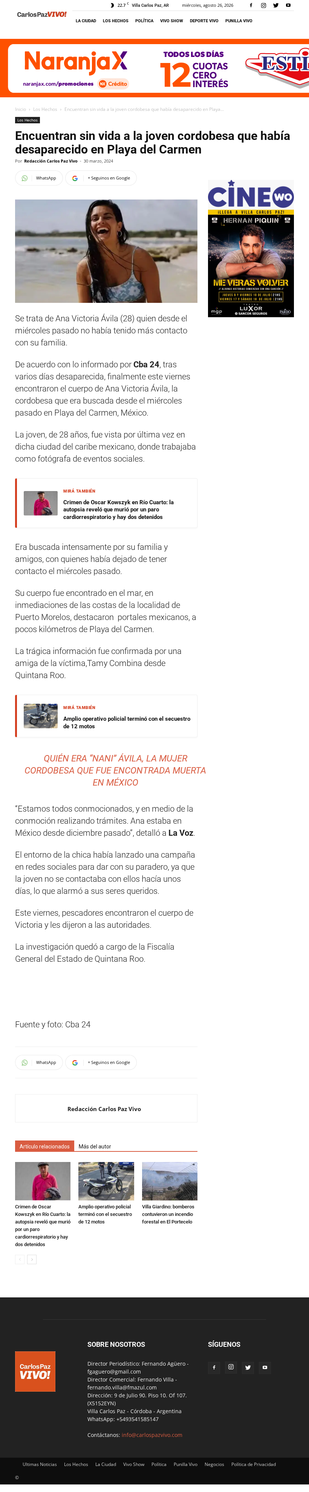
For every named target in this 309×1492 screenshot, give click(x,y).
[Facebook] (251, 5)
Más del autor (95, 1147)
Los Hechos (115, 20)
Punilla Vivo (238, 20)
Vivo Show (171, 20)
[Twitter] (275, 5)
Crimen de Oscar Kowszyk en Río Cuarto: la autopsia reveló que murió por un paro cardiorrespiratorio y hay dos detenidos (118, 509)
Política (144, 20)
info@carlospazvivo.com (152, 1434)
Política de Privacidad (253, 1464)
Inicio (20, 109)
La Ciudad (86, 20)
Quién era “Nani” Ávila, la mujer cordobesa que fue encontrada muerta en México (115, 770)
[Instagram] (263, 5)
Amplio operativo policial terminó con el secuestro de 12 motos (126, 722)
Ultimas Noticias (40, 1464)
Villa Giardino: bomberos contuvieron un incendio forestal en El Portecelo (168, 1214)
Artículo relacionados (45, 1147)
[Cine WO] (251, 205)
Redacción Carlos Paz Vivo (51, 161)
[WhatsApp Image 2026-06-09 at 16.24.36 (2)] (251, 315)
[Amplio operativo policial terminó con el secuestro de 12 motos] (106, 1181)
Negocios (214, 1464)
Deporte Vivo (204, 20)
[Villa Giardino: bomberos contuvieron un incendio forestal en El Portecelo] (169, 1181)
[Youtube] (288, 5)
